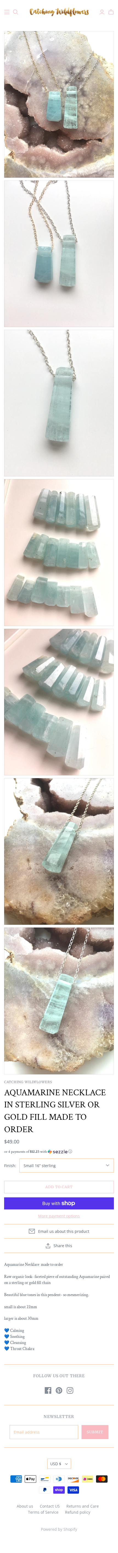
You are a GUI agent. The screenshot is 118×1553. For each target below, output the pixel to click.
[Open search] (15, 12)
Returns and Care (82, 1506)
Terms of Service (43, 1512)
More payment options (59, 1216)
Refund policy (77, 1512)
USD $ (55, 1463)
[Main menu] (7, 12)
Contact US (50, 1506)
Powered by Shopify (59, 1529)
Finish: (10, 1165)
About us (25, 1506)
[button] (59, 1151)
